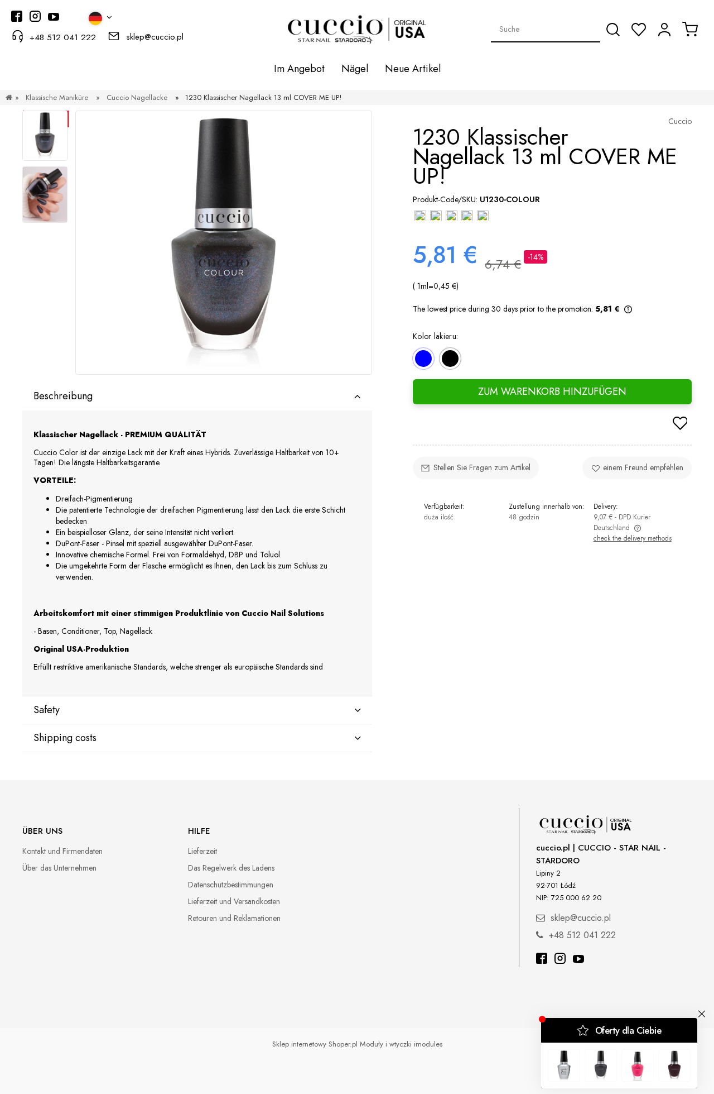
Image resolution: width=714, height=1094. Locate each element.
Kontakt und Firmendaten (62, 851)
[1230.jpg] (45, 135)
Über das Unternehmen (59, 867)
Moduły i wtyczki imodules (401, 1044)
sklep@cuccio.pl (155, 37)
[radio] (423, 358)
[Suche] (613, 29)
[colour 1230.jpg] (45, 194)
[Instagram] (560, 960)
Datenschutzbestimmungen (230, 884)
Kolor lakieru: (435, 335)
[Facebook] (541, 960)
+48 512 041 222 (63, 37)
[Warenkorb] (690, 29)
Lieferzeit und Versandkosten (234, 901)
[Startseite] (9, 97)
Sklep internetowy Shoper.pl (315, 1044)
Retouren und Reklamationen (234, 918)
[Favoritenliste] (639, 29)
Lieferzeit (202, 851)
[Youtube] (578, 960)
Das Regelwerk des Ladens (231, 867)
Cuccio (680, 121)
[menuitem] (299, 68)
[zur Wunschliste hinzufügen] (680, 424)
